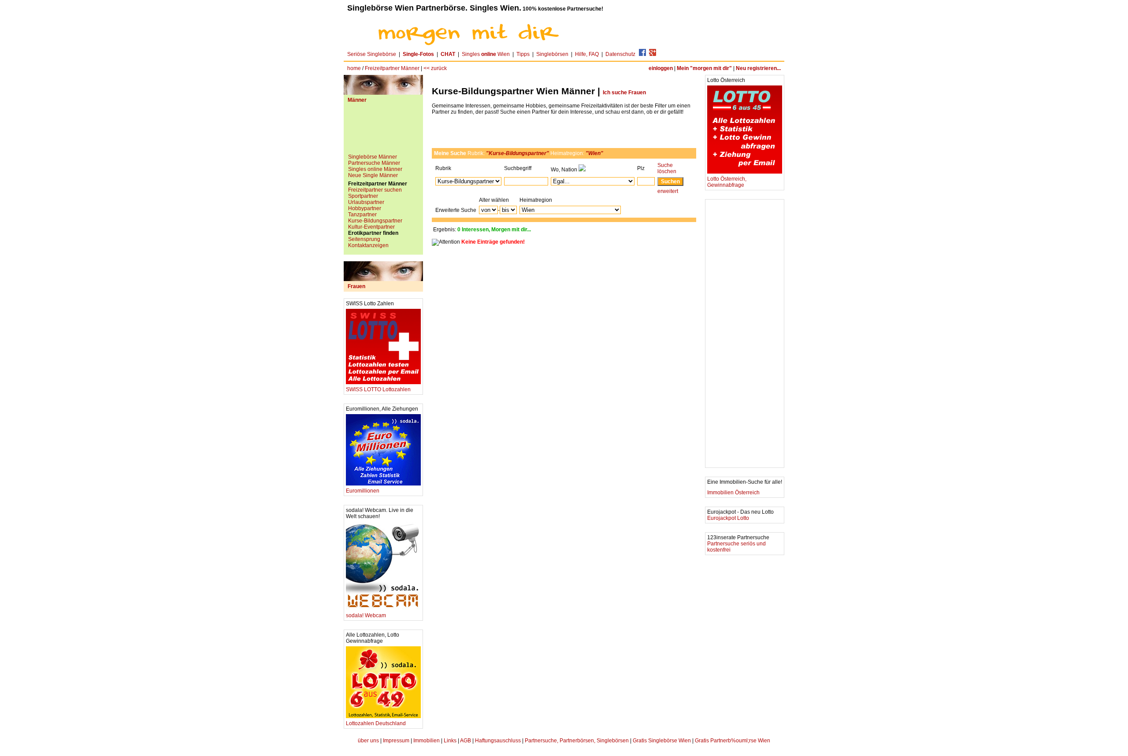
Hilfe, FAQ (587, 54)
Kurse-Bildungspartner (375, 221)
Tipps (523, 54)
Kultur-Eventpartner (371, 227)
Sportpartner (363, 196)
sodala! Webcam (366, 615)
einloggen (661, 68)
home (354, 68)
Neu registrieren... (758, 68)
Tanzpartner (362, 214)
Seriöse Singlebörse (371, 54)
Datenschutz (620, 54)
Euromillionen (362, 491)
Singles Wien (486, 54)
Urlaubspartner (366, 202)
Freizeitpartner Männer (392, 68)
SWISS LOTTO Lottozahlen (378, 389)
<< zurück (435, 68)
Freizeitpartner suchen (375, 190)
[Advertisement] (383, 132)
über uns (368, 740)
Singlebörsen (552, 54)
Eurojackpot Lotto (728, 518)
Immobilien (426, 740)
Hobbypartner (364, 208)
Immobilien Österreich (733, 492)
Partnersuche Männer (374, 163)
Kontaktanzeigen (368, 245)
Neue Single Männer (373, 175)
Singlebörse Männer (372, 157)
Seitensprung (364, 239)
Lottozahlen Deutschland (376, 723)
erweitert (667, 191)
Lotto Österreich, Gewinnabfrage (726, 182)
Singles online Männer (375, 169)
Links (450, 740)
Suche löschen (666, 168)
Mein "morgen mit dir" (704, 68)
